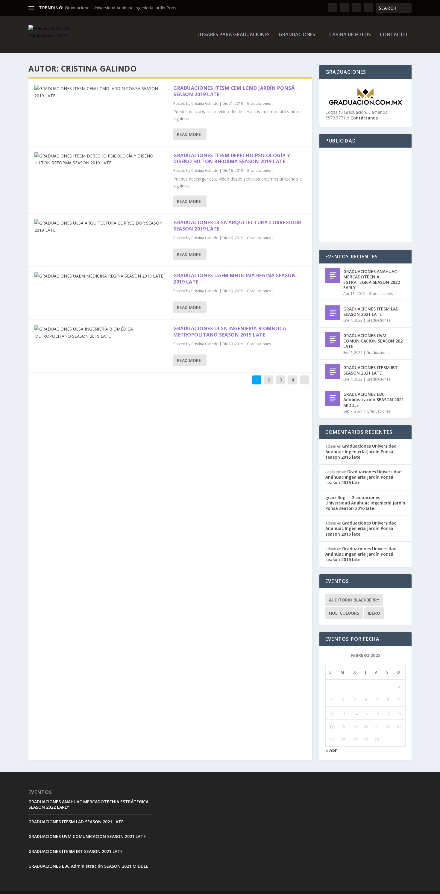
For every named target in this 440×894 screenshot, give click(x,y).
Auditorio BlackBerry (354, 600)
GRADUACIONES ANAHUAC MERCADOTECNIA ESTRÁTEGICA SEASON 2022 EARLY (371, 280)
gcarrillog (335, 497)
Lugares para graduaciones (234, 35)
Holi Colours (344, 613)
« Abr (331, 750)
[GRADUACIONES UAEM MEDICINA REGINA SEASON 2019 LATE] (100, 276)
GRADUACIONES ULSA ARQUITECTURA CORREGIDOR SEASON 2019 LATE (237, 225)
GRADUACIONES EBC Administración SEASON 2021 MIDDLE (373, 399)
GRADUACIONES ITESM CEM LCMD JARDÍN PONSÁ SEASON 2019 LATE (234, 91)
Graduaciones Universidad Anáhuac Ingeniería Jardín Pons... (122, 7)
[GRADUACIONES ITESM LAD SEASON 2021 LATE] (332, 312)
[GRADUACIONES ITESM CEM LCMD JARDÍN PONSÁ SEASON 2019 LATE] (100, 92)
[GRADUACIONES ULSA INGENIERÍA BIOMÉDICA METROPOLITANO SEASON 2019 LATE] (100, 332)
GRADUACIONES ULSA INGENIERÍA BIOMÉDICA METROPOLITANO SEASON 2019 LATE (229, 331)
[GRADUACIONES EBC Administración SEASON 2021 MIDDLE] (332, 398)
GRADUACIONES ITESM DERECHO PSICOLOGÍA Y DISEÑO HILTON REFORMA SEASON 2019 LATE (231, 158)
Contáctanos (364, 118)
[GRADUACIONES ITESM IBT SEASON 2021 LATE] (332, 371)
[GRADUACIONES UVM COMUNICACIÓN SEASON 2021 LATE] (332, 339)
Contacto (393, 35)
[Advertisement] (374, 195)
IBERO (374, 613)
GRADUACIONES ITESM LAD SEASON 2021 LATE (371, 311)
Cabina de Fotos (350, 35)
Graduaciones (297, 35)
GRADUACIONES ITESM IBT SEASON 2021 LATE (370, 370)
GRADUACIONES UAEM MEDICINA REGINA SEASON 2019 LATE (234, 278)
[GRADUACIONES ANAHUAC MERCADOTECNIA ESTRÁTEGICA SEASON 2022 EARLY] (332, 275)
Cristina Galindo (205, 103)
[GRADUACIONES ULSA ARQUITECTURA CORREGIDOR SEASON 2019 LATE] (100, 226)
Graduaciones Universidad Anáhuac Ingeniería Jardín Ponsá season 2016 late (361, 451)
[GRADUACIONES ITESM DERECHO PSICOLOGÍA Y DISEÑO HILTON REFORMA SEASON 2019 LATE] (100, 159)
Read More (189, 134)
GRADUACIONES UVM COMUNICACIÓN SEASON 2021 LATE (374, 341)
